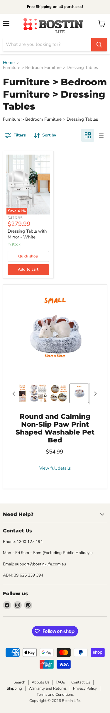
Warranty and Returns (47, 688)
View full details (55, 468)
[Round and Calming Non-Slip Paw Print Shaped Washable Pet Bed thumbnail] (38, 393)
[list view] (100, 135)
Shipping (14, 688)
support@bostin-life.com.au (40, 564)
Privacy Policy (85, 688)
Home (9, 62)
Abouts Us (40, 682)
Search (19, 682)
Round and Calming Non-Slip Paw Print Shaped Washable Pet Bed (55, 428)
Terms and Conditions (55, 694)
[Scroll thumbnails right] (94, 393)
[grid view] (87, 135)
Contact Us (80, 682)
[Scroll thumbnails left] (14, 393)
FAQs (60, 682)
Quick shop (28, 256)
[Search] (99, 44)
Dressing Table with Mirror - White (27, 234)
